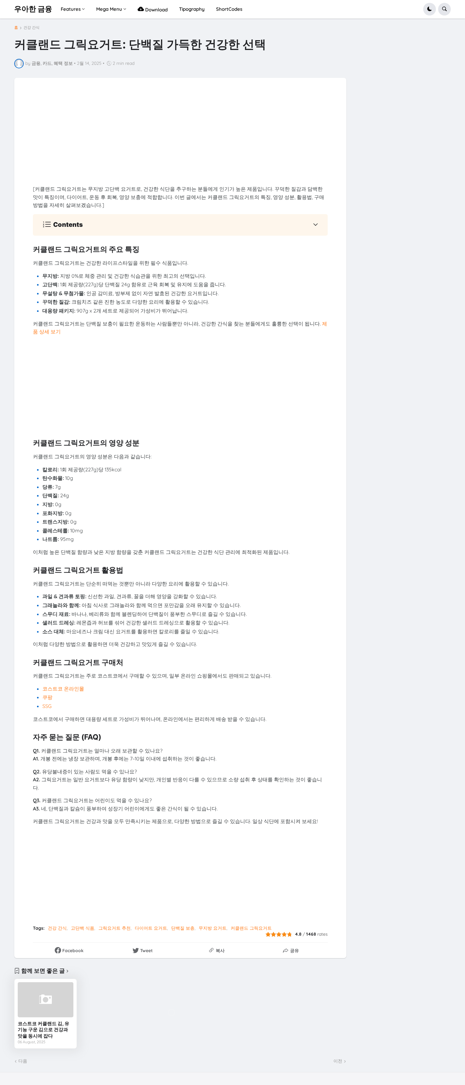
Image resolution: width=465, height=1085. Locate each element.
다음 (22, 1061)
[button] (429, 9)
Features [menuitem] (71, 9)
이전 (337, 1061)
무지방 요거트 (212, 928)
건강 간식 (31, 27)
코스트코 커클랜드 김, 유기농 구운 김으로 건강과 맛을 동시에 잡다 (43, 1029)
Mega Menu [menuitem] (109, 9)
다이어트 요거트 (151, 928)
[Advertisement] (180, 140)
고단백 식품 (82, 928)
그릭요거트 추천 (114, 928)
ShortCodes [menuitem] (229, 9)
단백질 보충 (183, 928)
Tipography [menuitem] (192, 9)
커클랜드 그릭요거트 (251, 928)
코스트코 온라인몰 (63, 688)
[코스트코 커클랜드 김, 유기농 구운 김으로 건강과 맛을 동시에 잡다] (45, 999)
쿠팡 (47, 697)
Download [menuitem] (156, 10)
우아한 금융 (33, 8)
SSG (47, 706)
